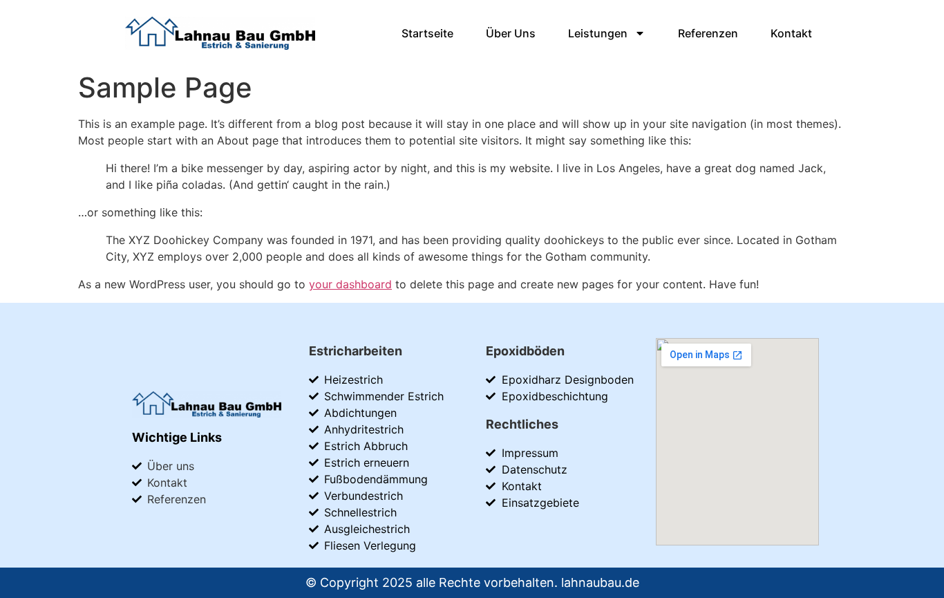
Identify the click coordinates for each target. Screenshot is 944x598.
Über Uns (511, 33)
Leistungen (597, 33)
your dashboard (350, 284)
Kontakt (791, 33)
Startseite (427, 33)
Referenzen (708, 33)
